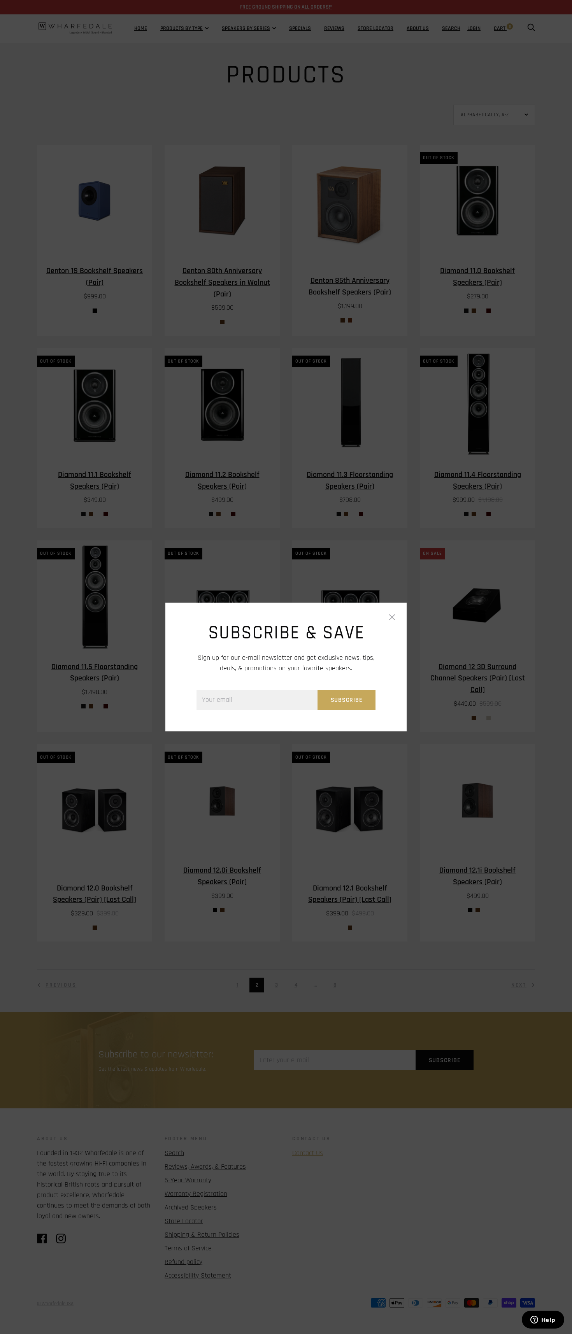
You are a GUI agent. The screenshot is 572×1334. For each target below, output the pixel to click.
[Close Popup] (392, 619)
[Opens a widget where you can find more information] (542, 1320)
